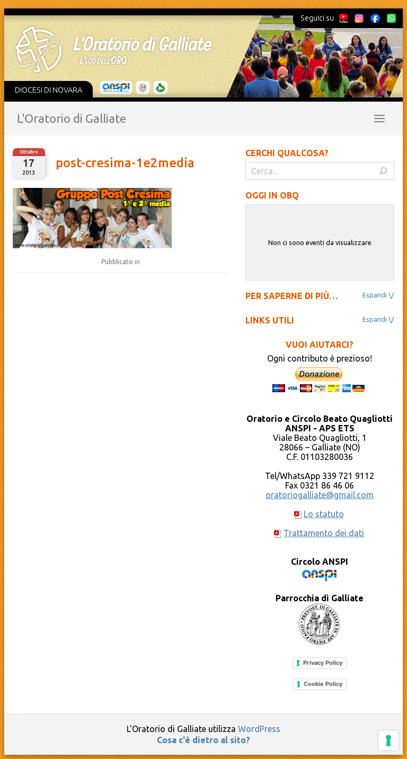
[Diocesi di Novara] (160, 88)
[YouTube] (343, 18)
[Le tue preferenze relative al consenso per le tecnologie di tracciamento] (388, 740)
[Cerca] (383, 170)
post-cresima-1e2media (125, 163)
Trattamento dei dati (324, 533)
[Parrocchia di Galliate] (142, 88)
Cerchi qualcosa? (287, 153)
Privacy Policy (322, 662)
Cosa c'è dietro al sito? (203, 740)
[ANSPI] (116, 88)
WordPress (259, 729)
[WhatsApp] (391, 18)
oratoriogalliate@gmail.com (320, 495)
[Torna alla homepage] (197, 49)
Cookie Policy (323, 684)
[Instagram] (359, 18)
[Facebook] (375, 18)
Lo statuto (324, 514)
